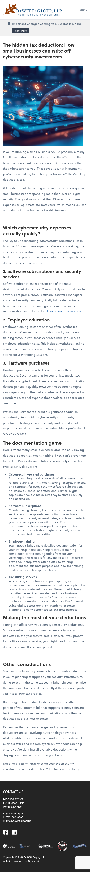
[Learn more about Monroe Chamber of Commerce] (45, 846)
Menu (83, 9)
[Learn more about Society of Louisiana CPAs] (26, 846)
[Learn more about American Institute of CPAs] (9, 846)
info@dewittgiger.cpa (18, 821)
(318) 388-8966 (14, 817)
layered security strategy (64, 311)
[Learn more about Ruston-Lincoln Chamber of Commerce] (79, 846)
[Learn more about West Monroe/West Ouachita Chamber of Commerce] (62, 846)
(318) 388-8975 (14, 813)
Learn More (20, 30)
